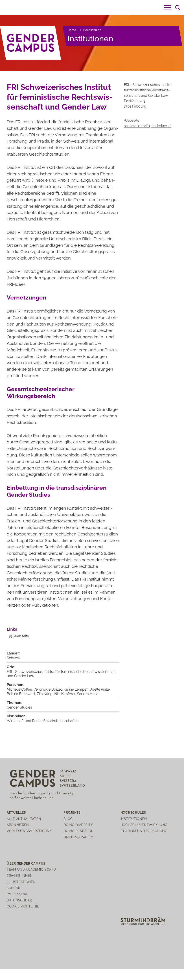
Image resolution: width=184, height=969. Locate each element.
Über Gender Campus (26, 863)
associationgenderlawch (147, 126)
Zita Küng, (45, 694)
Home (72, 30)
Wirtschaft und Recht (24, 721)
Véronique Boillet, (48, 689)
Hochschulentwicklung (143, 825)
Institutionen (90, 38)
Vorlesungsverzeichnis (30, 831)
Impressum (17, 894)
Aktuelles (16, 812)
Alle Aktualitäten (24, 819)
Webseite (21, 636)
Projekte (72, 812)
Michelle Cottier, (20, 689)
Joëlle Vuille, (100, 689)
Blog (68, 819)
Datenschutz (19, 900)
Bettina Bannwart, (22, 694)
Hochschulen (92, 30)
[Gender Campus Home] (30, 43)
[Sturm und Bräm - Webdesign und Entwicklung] (142, 921)
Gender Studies (19, 707)
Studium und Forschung (143, 831)
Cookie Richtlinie (23, 906)
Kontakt (14, 888)
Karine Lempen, (77, 689)
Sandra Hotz (87, 694)
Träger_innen (20, 875)
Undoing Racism (78, 837)
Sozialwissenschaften (61, 721)
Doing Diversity (78, 825)
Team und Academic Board (31, 869)
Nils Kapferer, (65, 694)
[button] (167, 7)
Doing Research (78, 831)
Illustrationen (21, 882)
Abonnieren (18, 825)
